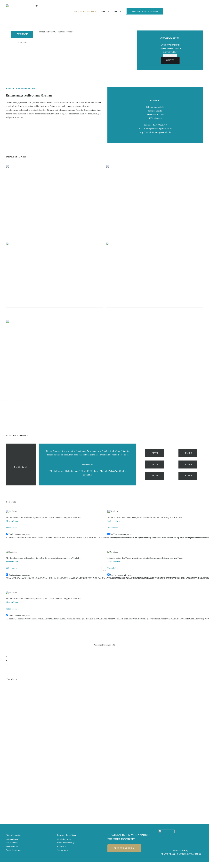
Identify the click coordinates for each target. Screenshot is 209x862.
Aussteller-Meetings (65, 842)
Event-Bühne (12, 846)
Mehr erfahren (12, 521)
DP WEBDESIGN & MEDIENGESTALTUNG (181, 854)
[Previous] (105, 656)
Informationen (12, 839)
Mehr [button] (117, 11)
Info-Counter (11, 842)
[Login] (168, 12)
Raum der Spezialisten (66, 835)
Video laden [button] (11, 527)
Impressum (61, 846)
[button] (179, 12)
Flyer (155, 453)
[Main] (105, 660)
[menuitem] (85, 11)
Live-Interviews (64, 839)
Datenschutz (62, 850)
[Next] (105, 664)
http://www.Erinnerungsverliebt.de (155, 132)
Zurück (22, 34)
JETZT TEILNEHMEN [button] (123, 848)
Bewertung (170, 52)
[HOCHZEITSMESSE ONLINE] (35, 11)
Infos (105, 11)
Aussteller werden (14, 850)
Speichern (22, 42)
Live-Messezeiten (14, 835)
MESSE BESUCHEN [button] (85, 11)
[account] (202, 12)
